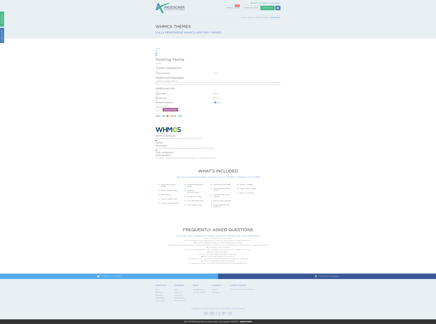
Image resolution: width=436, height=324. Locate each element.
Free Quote (2, 35)
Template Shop (251, 8)
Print (157, 290)
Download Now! (170, 110)
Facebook (215, 292)
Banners (159, 292)
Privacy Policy (225, 308)
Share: (158, 49)
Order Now (267, 8)
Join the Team (179, 301)
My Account (274, 3)
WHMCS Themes (233, 8)
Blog (176, 290)
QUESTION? (2, 19)
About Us (178, 292)
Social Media (160, 301)
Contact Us (178, 295)
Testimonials (179, 298)
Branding (159, 295)
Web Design (160, 298)
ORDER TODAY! (246, 321)
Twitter (214, 290)
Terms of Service (238, 308)
